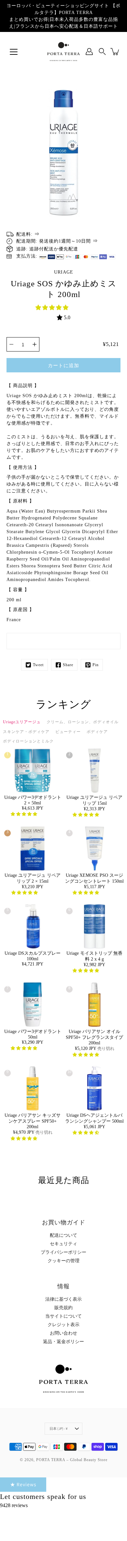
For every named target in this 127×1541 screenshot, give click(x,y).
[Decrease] (11, 344)
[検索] (102, 51)
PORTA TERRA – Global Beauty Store (71, 1460)
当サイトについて (63, 1316)
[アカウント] (89, 51)
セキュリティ (63, 1243)
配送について (63, 1235)
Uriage (63, 272)
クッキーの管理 (63, 1260)
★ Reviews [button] (23, 1484)
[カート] (115, 51)
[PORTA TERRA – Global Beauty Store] (63, 51)
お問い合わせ (63, 1333)
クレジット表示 (63, 1324)
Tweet (38, 665)
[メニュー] (14, 52)
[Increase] (34, 344)
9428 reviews (14, 1505)
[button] (52, 308)
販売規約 (63, 1307)
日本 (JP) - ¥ (58, 1428)
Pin (95, 665)
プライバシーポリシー (63, 1252)
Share (68, 665)
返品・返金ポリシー (63, 1341)
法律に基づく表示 (63, 1299)
